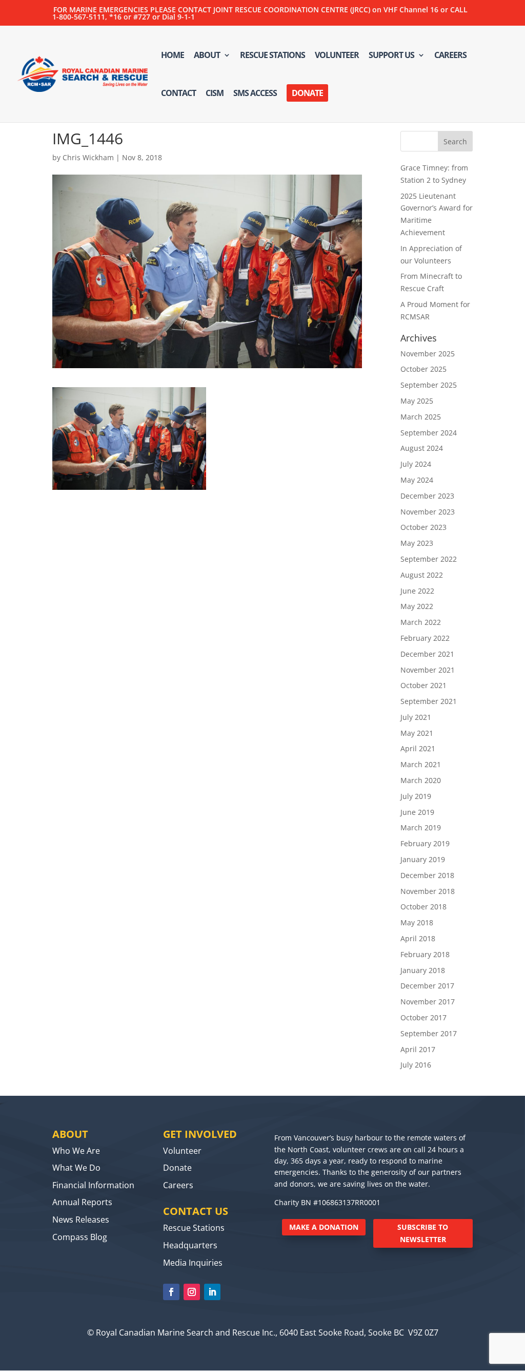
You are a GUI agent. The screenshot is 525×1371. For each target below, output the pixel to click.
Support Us (391, 56)
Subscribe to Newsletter (422, 1233)
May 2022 (416, 606)
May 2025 (416, 401)
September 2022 (428, 559)
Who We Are (76, 1150)
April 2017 (417, 1049)
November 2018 (427, 891)
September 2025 (428, 385)
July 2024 (415, 464)
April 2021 (417, 748)
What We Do (76, 1167)
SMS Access (255, 94)
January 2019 (422, 859)
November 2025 (427, 353)
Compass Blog (79, 1237)
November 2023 (427, 512)
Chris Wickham (88, 157)
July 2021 (415, 717)
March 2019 (420, 827)
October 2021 (423, 685)
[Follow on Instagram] (192, 1292)
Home (172, 56)
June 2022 (417, 591)
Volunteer (337, 56)
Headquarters (190, 1245)
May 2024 (416, 480)
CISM (215, 94)
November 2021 (427, 670)
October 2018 (423, 906)
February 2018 (425, 954)
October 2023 (423, 527)
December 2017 (427, 986)
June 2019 (417, 812)
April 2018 (417, 938)
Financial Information (93, 1185)
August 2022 (421, 575)
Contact (178, 94)
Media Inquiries (193, 1262)
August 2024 (421, 448)
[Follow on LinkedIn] (212, 1292)
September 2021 (428, 701)
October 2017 (423, 1017)
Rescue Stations (272, 56)
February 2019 (425, 843)
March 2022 (420, 622)
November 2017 (427, 1001)
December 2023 (427, 496)
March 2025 (420, 417)
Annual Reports (82, 1202)
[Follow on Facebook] (171, 1292)
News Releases (80, 1219)
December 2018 (427, 875)
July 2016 (415, 1065)
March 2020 (420, 780)
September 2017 (428, 1033)
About (207, 56)
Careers (450, 56)
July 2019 (415, 796)
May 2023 (416, 543)
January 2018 (422, 970)
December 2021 (427, 654)
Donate (307, 93)
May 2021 (416, 733)
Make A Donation (323, 1227)
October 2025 (423, 369)
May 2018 (416, 922)
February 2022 (425, 638)
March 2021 (420, 764)
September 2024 (428, 432)
